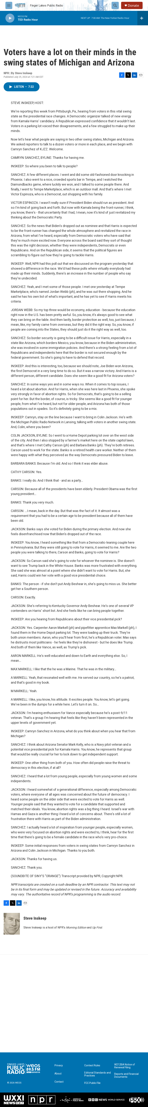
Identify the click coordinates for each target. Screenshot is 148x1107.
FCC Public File (92, 1083)
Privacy (59, 1065)
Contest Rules (92, 1065)
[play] (10, 18)
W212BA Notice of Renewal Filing (124, 1066)
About (58, 1073)
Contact (59, 1081)
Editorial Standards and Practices (97, 1074)
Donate (133, 5)
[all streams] (142, 18)
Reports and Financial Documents (126, 1075)
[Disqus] (74, 1003)
